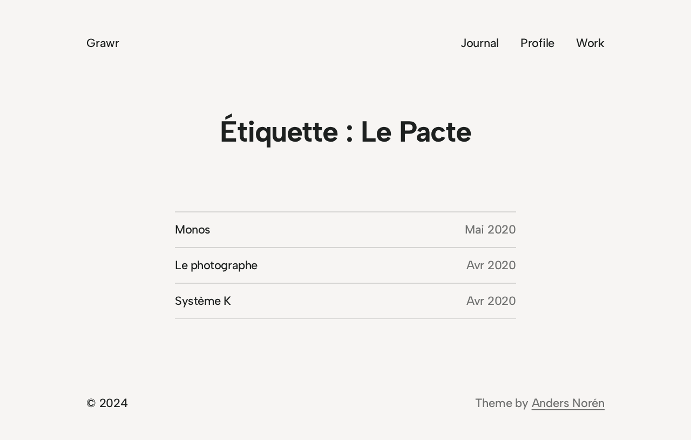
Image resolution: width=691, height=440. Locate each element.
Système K (203, 301)
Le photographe (216, 265)
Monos (193, 229)
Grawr (102, 43)
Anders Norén (568, 403)
